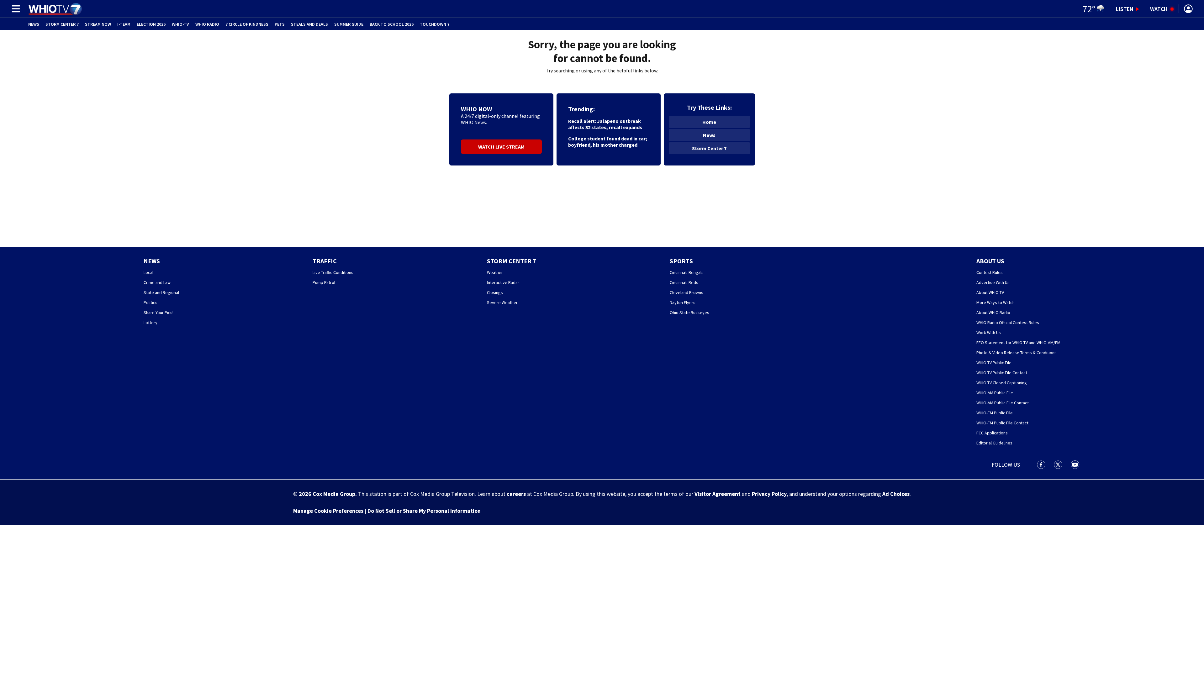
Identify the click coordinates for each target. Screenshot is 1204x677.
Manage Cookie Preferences (328, 510)
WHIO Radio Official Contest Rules (1007, 322)
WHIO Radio (207, 24)
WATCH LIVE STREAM (501, 147)
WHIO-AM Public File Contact (1002, 403)
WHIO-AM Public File (994, 393)
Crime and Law (157, 282)
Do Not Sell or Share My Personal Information (424, 510)
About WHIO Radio (993, 312)
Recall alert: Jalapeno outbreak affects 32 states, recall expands (605, 124)
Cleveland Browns (686, 292)
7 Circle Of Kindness (246, 24)
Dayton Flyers (682, 302)
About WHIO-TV (990, 292)
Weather (495, 272)
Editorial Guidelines (994, 443)
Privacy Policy (769, 493)
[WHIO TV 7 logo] (55, 9)
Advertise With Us (993, 282)
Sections (14, 9)
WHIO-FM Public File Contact (1002, 423)
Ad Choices (896, 493)
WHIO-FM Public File (994, 413)
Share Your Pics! (158, 312)
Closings (495, 292)
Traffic (325, 261)
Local (148, 272)
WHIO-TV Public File (993, 362)
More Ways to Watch (995, 302)
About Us (990, 261)
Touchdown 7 (434, 24)
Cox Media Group (334, 493)
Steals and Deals (309, 24)
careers (516, 493)
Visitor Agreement (717, 493)
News (33, 24)
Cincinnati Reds (684, 282)
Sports (681, 261)
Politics (150, 302)
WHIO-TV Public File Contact (1001, 372)
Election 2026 (151, 24)
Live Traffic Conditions (333, 272)
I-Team (123, 24)
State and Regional (161, 292)
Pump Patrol (324, 282)
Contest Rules (989, 272)
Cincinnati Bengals (687, 272)
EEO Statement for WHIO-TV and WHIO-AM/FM (1018, 342)
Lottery (150, 322)
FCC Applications (992, 433)
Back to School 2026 (392, 24)
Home (709, 122)
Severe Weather (502, 302)
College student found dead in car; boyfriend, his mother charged (607, 141)
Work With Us (988, 332)
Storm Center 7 (62, 24)
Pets (280, 24)
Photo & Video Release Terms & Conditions (1016, 352)
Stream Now (98, 24)
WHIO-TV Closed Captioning (1001, 383)
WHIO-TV (180, 24)
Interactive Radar (503, 282)
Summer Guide (348, 24)
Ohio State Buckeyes (689, 312)
